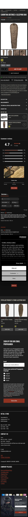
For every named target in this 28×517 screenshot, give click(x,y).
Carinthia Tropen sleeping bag (14, 122)
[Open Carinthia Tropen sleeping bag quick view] (24, 124)
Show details (19, 263)
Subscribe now (21, 512)
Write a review (14, 188)
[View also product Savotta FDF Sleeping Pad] (4, 117)
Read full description (5, 94)
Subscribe (14, 401)
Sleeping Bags (22, 10)
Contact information (5, 457)
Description (4, 99)
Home (2, 10)
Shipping (11, 19)
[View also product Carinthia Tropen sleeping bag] (4, 124)
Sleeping (15, 10)
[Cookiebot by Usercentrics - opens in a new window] (19, 237)
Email (5, 361)
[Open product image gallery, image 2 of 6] (10, 53)
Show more (14, 285)
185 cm (3, 65)
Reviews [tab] (4, 194)
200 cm (8, 65)
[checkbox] (16, 205)
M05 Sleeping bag (13, 90)
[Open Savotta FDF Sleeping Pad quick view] (24, 116)
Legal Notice (3, 479)
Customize (13, 273)
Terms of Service (4, 478)
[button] (14, 150)
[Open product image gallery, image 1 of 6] (14, 36)
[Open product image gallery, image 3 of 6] (16, 53)
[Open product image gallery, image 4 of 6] (23, 53)
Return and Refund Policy (6, 470)
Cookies (3, 483)
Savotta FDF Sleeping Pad (13, 115)
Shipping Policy (4, 474)
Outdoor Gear (8, 10)
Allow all (14, 268)
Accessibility (4, 481)
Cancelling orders (5, 472)
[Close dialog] (26, 496)
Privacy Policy (4, 476)
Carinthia (4, 12)
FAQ (2, 455)
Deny (14, 278)
